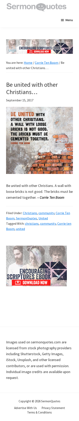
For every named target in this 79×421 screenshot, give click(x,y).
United (43, 218)
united (20, 229)
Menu (69, 20)
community (46, 213)
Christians (30, 213)
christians (32, 223)
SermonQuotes (26, 218)
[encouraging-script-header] (39, 42)
